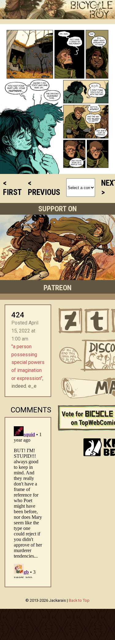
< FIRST (12, 187)
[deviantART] (70, 321)
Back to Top (79, 600)
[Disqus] (27, 501)
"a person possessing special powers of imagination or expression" (27, 362)
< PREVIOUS (44, 187)
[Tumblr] (97, 321)
